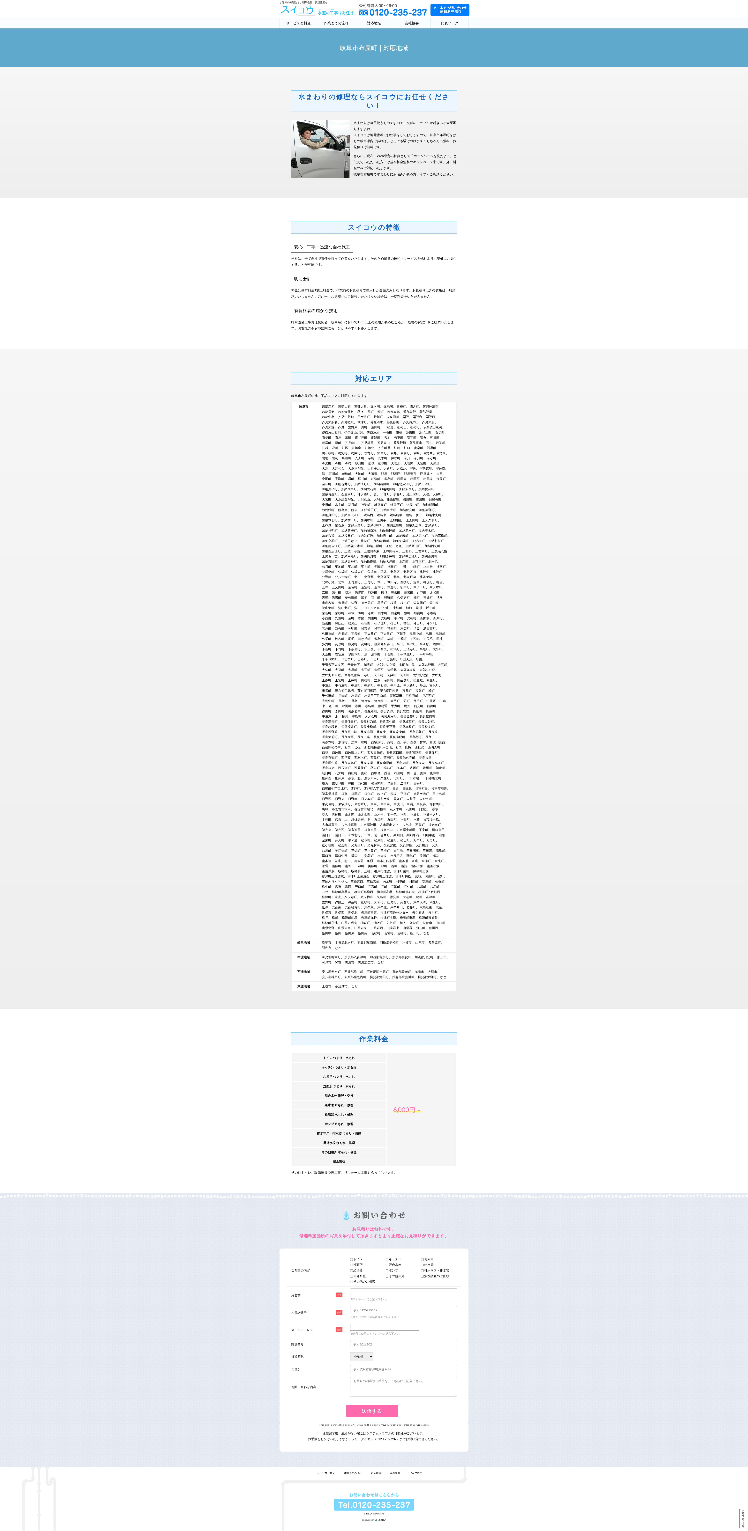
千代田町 (328, 695)
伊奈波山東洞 (432, 427)
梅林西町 (436, 804)
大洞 (325, 468)
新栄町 (326, 623)
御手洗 (398, 850)
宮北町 (439, 861)
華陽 (383, 572)
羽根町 (381, 809)
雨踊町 (375, 437)
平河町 (405, 793)
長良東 (381, 732)
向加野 (387, 881)
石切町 (440, 432)
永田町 (339, 711)
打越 (325, 448)
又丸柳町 (357, 845)
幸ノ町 (398, 618)
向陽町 (372, 618)
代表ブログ (449, 23)
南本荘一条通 (331, 861)
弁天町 (339, 840)
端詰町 (388, 768)
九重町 (339, 618)
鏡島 (409, 515)
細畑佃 (398, 835)
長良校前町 (427, 716)
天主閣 (378, 675)
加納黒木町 (420, 535)
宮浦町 (426, 861)
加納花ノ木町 (353, 546)
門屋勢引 (410, 473)
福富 (344, 793)
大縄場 (434, 463)
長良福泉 (418, 763)
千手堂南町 (330, 659)
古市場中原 (431, 819)
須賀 (416, 628)
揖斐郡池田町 (379, 977)
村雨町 (413, 881)
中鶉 (442, 701)
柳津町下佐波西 (429, 892)
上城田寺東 (371, 551)
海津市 (419, 971)
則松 (364, 773)
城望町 (379, 628)
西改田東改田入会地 (378, 747)
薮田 (338, 933)
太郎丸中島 (407, 664)
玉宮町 (339, 680)
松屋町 (392, 840)
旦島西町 (428, 695)
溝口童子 (438, 829)
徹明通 (382, 706)
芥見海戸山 (410, 422)
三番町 (402, 639)
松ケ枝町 (328, 845)
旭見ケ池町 (421, 793)
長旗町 (417, 711)
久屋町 (385, 778)
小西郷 (326, 618)
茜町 (380, 412)
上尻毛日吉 (330, 556)
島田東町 (328, 633)
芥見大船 (428, 422)
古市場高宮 (330, 824)
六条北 (382, 907)
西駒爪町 (377, 742)
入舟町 (359, 458)
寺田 (358, 706)
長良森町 (431, 752)
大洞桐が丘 (356, 468)
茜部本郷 (393, 412)
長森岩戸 (354, 711)
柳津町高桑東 (341, 892)
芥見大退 (328, 427)
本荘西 (415, 814)
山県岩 (407, 928)
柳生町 (326, 886)
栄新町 (326, 613)
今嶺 (348, 463)
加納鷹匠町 (387, 530)
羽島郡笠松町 (389, 942)
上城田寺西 (352, 551)
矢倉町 (440, 881)
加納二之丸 (394, 546)
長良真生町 (387, 721)
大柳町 (437, 494)
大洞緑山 (363, 499)
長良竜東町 (397, 732)
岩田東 (402, 478)
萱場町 (343, 572)
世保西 (339, 912)
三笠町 (356, 850)
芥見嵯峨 (347, 422)
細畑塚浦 (413, 835)
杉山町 (418, 623)
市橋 (399, 432)
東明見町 (338, 783)
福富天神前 (330, 793)
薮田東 (349, 933)
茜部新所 (328, 406)
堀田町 (392, 819)
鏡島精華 (396, 515)
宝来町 (326, 840)
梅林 (325, 809)
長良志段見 (330, 726)
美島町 (369, 855)
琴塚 (351, 613)
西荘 (387, 773)
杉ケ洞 (431, 623)
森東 (338, 886)
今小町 (431, 458)
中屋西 (431, 701)
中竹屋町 (341, 685)
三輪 (367, 871)
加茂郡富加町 (379, 957)
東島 (373, 804)
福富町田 (421, 788)
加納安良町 (407, 489)
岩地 (325, 458)
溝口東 (326, 855)
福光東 (326, 829)
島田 (429, 633)
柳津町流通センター (394, 912)
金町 (351, 618)
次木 (354, 742)
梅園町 (356, 453)
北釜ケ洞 (426, 577)
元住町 (408, 886)
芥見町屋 (384, 448)
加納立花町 (330, 541)
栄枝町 (339, 613)
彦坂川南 (370, 778)
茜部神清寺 (430, 406)
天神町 (391, 675)
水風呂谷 (396, 855)
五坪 (325, 587)
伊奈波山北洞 (353, 432)
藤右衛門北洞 (344, 690)
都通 (325, 866)
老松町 (346, 473)
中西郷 (382, 685)
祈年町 (405, 587)
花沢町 (339, 773)
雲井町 (375, 597)
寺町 (367, 675)
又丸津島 (406, 845)
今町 (338, 463)
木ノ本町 (436, 587)
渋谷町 (339, 639)
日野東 (339, 799)
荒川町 (378, 417)
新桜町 (339, 628)
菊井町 (365, 566)
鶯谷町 (382, 463)
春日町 (326, 504)
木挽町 (434, 592)
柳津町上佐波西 (358, 876)
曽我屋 (339, 654)
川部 (403, 566)
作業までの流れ (336, 23)
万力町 (431, 840)
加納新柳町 (349, 530)
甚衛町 (392, 628)
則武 (423, 773)
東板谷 (421, 804)
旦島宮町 (412, 695)
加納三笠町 (394, 525)
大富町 (421, 463)
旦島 (354, 701)
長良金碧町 (408, 716)
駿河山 (352, 623)
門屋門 (395, 473)
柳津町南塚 (349, 917)
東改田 (398, 804)
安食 (423, 437)
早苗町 (382, 602)
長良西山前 (349, 732)
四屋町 (434, 902)
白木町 (382, 613)
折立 (419, 515)
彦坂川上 (341, 819)
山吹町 (365, 902)
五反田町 (338, 587)
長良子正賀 (387, 726)
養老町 (407, 897)
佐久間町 (419, 602)
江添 (345, 448)
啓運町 (372, 592)
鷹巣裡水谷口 (383, 644)
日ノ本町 (367, 799)
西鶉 (325, 752)
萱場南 (372, 572)
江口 (407, 448)
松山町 (405, 840)
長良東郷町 (349, 763)
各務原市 (434, 942)
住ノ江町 (380, 623)
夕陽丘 (339, 902)
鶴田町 (326, 711)
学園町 (379, 566)
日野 (395, 788)
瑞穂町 (411, 855)
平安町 (423, 829)
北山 (357, 577)
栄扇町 (382, 453)
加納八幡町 (374, 546)
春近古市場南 (341, 809)
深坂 (393, 793)
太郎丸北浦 (420, 675)
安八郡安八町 (331, 971)
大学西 (379, 669)
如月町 (326, 566)
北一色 (433, 561)
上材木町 (421, 551)
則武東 (339, 778)
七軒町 (398, 778)
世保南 (427, 923)
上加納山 (396, 520)
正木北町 (354, 835)
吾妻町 (398, 437)
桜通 (393, 602)
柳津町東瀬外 (428, 917)
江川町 (333, 473)
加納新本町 (407, 530)
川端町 (415, 566)
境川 (419, 608)
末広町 (405, 628)
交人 (325, 814)
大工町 (365, 669)
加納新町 (431, 525)
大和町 (379, 902)
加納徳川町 (429, 556)
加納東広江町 (350, 515)
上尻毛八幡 (439, 551)
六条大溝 (419, 902)
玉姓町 (428, 597)
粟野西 (430, 417)
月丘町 (418, 701)
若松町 (375, 933)
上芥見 (326, 525)
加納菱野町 (427, 510)
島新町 (440, 633)
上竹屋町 (354, 582)
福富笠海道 (439, 788)
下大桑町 (370, 633)
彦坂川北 (354, 778)
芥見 (341, 427)
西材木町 (360, 757)
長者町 (343, 695)
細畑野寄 (357, 819)
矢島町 (381, 897)
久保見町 (403, 597)
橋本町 (401, 768)
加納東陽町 (330, 561)
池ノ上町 (425, 432)
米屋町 (343, 602)
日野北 (407, 788)
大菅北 (395, 463)
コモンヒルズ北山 (376, 608)
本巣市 (407, 942)
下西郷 (415, 639)
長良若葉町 (417, 732)
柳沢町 (378, 923)
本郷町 (405, 819)
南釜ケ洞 (433, 866)
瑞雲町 (368, 664)
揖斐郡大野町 (427, 977)
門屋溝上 (426, 473)
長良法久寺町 (406, 757)
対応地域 (374, 23)
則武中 (434, 773)
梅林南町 (377, 783)
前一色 (392, 814)
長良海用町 (389, 716)
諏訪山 (339, 623)
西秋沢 (419, 747)
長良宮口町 (394, 752)
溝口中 (356, 855)
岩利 (335, 458)
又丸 (435, 845)
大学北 (392, 669)
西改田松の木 (331, 747)
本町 (403, 814)
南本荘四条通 (386, 861)
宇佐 (413, 468)
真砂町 (336, 814)
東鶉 (410, 804)
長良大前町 (330, 737)
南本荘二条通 (408, 861)
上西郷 (407, 551)
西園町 (388, 757)
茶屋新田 (396, 695)
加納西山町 (413, 546)
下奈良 (382, 649)
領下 (403, 923)
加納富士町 (388, 510)
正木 (367, 835)
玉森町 (326, 680)
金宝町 (365, 587)
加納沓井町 (343, 484)
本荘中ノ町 (431, 814)
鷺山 (357, 608)
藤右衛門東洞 (366, 690)
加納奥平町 (330, 489)
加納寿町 (402, 535)
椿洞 (345, 716)
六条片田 (396, 907)
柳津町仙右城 (405, 892)
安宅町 (411, 437)
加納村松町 (436, 541)
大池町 (359, 473)
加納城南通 (368, 530)
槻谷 (384, 592)
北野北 (369, 577)
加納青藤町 (330, 494)
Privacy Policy (389, 1425)
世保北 (352, 912)
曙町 (338, 442)
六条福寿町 (353, 907)
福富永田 (370, 829)
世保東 (326, 912)
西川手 (402, 742)
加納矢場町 (400, 541)
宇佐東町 (426, 468)
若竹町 (391, 923)
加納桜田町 (346, 535)
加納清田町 (381, 484)
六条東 (369, 907)
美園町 (424, 855)
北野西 (395, 572)
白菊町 (395, 613)
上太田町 (412, 520)
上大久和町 (430, 520)
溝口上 (339, 835)
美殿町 (372, 866)
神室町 (441, 566)
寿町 (361, 613)
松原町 (379, 840)
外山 (423, 685)
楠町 (416, 597)
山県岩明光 (349, 923)
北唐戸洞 (409, 577)
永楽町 (418, 448)
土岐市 (326, 986)
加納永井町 (387, 556)
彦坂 (435, 809)
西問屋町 (360, 768)
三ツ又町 (370, 850)
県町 (370, 412)
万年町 (418, 840)
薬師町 (405, 902)
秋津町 (362, 422)
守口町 (359, 886)
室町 (441, 876)
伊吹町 (395, 458)
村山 (347, 861)
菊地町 (339, 566)
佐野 (354, 602)
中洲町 (356, 685)
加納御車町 (375, 525)
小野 (371, 613)
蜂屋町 (427, 768)
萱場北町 (328, 572)
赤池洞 (388, 406)
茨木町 (382, 458)
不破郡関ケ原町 (378, 971)
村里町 (400, 881)
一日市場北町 (432, 778)
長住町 (430, 711)
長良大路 (347, 737)
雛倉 (325, 783)
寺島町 (369, 706)
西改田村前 (418, 742)
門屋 (384, 473)
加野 (439, 473)
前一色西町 (382, 835)
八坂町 (421, 886)
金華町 (379, 587)
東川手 (411, 799)
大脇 (426, 494)
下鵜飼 (356, 633)
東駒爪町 (344, 804)
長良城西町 (407, 721)
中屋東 (326, 716)
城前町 (418, 613)
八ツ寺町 (350, 897)
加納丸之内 (414, 525)
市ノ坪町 (361, 437)
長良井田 (380, 737)
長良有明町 (397, 737)
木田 (380, 582)
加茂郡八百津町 (355, 957)
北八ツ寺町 (343, 577)
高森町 (339, 644)
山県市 (420, 942)
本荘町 (326, 819)
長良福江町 (436, 763)
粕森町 (375, 478)
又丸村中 (373, 845)
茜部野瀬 (426, 412)
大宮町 (326, 499)
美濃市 (349, 962)
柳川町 (433, 912)
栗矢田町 (351, 597)
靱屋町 (431, 448)
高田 (400, 644)
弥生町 (352, 902)
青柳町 (401, 406)
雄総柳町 (393, 499)
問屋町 (431, 680)
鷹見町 (352, 644)
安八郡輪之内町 (355, 977)
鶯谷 (371, 463)
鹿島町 (388, 478)
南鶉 (404, 866)
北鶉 (341, 582)
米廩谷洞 (328, 602)
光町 (351, 783)
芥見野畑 (399, 442)
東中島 (385, 804)
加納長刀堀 (368, 556)
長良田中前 (330, 763)
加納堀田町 (369, 510)
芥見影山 (393, 422)
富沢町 (434, 685)
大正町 (326, 654)
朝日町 (434, 437)
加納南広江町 (331, 546)
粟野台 (417, 417)
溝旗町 (440, 850)
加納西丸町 (432, 546)
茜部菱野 (409, 412)
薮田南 (362, 933)
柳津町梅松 (403, 876)
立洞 (377, 680)
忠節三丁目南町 (375, 695)
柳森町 (365, 923)
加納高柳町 (439, 535)
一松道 (388, 427)
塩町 (390, 639)
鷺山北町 (344, 608)
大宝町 (442, 664)
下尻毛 (428, 639)
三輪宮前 (373, 881)
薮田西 (433, 928)
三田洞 (427, 850)
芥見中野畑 (346, 417)
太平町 (437, 649)
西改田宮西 (437, 742)
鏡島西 (368, 515)
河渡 (409, 608)
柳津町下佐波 (331, 897)
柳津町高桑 (384, 892)
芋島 (371, 458)
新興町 (438, 618)
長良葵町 (415, 737)
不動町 (420, 824)
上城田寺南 (391, 551)
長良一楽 (363, 737)
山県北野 (328, 928)
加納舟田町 (330, 515)
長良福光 (328, 768)
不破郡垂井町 (353, 971)
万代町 (362, 783)
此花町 (421, 592)
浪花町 (343, 742)
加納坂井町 (384, 535)
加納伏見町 (407, 510)
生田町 (375, 427)
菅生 (406, 623)
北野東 (424, 572)
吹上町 (382, 793)
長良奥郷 (386, 711)
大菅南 (408, 463)
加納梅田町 (387, 489)
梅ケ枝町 (328, 453)
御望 (439, 582)
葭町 (419, 897)
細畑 (442, 835)
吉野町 (326, 902)
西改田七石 (352, 747)
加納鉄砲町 (368, 561)
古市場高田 (349, 824)
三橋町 (385, 850)
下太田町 (386, 633)
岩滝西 (428, 453)
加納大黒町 (387, 561)
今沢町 (326, 463)
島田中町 (416, 633)
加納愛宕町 (426, 489)
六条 (439, 907)
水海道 (382, 855)
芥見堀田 (367, 442)
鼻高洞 (392, 783)
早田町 (375, 659)
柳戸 (325, 917)
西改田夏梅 (403, 747)
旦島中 (343, 701)
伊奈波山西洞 (331, 432)
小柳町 (397, 608)
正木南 (349, 814)
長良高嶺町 (330, 721)
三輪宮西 (357, 881)
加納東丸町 (433, 515)
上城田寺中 (349, 541)
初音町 (440, 768)
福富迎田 (354, 829)
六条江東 (426, 907)
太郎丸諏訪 (352, 675)
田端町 (365, 680)
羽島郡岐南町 (366, 942)
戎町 (335, 448)
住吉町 (365, 623)
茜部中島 (328, 417)
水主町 (339, 504)
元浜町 (395, 886)
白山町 (352, 773)
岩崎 (416, 453)
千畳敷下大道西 (333, 664)
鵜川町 (359, 463)
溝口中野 (341, 855)
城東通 (365, 628)
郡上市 (441, 957)
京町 (325, 592)
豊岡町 (346, 706)
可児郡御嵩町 (331, 957)
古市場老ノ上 (389, 824)
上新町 (403, 561)
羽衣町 (375, 768)
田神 (439, 639)
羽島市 (326, 947)
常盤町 (420, 690)
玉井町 (352, 680)
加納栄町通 (365, 535)
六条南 (336, 907)
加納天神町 (349, 561)
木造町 (392, 587)
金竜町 (352, 587)
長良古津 (425, 757)
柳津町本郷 (388, 917)
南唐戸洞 (328, 871)
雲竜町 (369, 453)
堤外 (407, 706)
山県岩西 (376, 928)
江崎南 (356, 448)
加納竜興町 (381, 541)
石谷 (429, 442)
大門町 (395, 701)
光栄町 (395, 592)
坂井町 (430, 608)
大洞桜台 (373, 468)
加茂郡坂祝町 (401, 957)
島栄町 (326, 639)
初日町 (326, 773)
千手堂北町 (405, 654)
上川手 (381, 520)
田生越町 (403, 680)
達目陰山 (380, 701)
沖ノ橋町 (363, 494)
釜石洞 (339, 525)
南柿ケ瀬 (417, 866)
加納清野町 (362, 484)
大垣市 (432, 971)
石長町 (326, 437)
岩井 (393, 453)
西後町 (405, 582)
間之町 (414, 406)
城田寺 (392, 582)
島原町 (343, 633)
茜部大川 (360, 406)
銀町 (407, 613)
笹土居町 (367, 602)
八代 (325, 892)
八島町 (434, 886)
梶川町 (362, 478)
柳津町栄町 (401, 871)
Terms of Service (412, 1425)
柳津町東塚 (407, 917)
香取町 (339, 478)
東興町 (407, 690)
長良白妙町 (426, 721)
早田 (419, 659)
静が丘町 (364, 639)
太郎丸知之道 (386, 664)
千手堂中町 (424, 654)
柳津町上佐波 (382, 876)
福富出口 (386, 829)
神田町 (392, 566)
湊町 (394, 866)
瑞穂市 (326, 942)
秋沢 (360, 412)
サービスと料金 (298, 23)
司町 (406, 701)
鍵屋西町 (396, 504)
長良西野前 (330, 732)
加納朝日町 (430, 504)
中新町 (369, 685)
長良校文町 (426, 726)
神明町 (352, 628)
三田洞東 (413, 850)
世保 (325, 907)
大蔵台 (401, 468)
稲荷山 (402, 427)
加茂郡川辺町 (424, 957)
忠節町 (356, 695)
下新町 (326, 649)
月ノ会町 (371, 716)
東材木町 (360, 804)
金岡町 (326, 478)
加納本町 (367, 520)
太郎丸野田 (426, 664)
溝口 (436, 855)
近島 (416, 582)
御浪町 (420, 499)
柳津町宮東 (369, 912)
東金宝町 (426, 799)
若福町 (402, 933)
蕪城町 (365, 541)
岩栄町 (440, 442)
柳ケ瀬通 (418, 912)
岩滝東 (441, 453)
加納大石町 (368, 489)
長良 (428, 737)
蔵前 (364, 597)
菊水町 (352, 566)
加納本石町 (330, 520)
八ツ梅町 (367, 897)
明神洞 (356, 871)
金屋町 (326, 484)
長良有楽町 (330, 757)
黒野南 (359, 592)
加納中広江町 (408, 556)
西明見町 (434, 747)
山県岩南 (344, 928)
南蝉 (348, 866)
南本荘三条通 (363, 861)
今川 (407, 458)
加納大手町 (349, 489)
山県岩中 (393, 928)
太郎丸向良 (408, 669)
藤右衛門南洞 (389, 690)
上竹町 (369, 582)
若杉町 (411, 907)
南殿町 (336, 866)
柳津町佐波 (382, 871)
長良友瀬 (367, 763)
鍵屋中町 (413, 504)
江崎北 (369, 448)
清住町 (336, 592)
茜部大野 (344, 406)
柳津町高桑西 (363, 892)
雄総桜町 (435, 499)
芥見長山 (416, 442)
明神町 (343, 871)
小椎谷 (431, 613)
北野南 (326, 577)
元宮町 (372, 886)
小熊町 (385, 494)
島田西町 (429, 628)
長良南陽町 (384, 763)
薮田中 (326, 933)
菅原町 (326, 628)
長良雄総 (403, 711)
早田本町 (354, 654)
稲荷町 (415, 427)
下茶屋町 (354, 649)
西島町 (375, 757)
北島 (396, 577)
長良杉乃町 (368, 721)
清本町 (375, 654)
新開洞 (425, 618)
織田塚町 (413, 494)
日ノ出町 (439, 793)
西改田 (336, 752)
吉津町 (430, 897)
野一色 (411, 773)
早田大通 (406, 659)
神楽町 (365, 504)
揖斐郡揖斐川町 (403, 977)
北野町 (437, 572)
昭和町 (437, 644)
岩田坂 (428, 478)
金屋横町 (347, 494)
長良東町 (402, 763)
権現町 (428, 582)
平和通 (352, 840)
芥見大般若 (330, 422)
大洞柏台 (338, 468)
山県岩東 (360, 928)
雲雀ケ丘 (383, 799)
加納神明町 (330, 530)
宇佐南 (440, 468)
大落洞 (372, 473)
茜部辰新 (328, 412)
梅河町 (343, 453)
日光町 (418, 783)
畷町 (364, 742)
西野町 (355, 788)
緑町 (384, 866)
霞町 (351, 478)
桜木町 (405, 602)
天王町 (404, 675)
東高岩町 (328, 804)
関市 (338, 962)
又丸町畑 (422, 845)
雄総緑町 (328, 510)
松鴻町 (395, 649)
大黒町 (352, 669)
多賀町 (326, 644)
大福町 (339, 669)
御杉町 (398, 494)
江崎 (397, 448)
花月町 (352, 504)
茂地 (418, 876)
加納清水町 (426, 530)
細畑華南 (429, 835)
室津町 (426, 881)
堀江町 (379, 819)
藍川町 (415, 933)
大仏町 (326, 669)
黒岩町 (336, 597)
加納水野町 (356, 525)
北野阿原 (383, 577)
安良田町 (393, 417)
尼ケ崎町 (363, 417)
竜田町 (388, 680)
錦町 (390, 742)
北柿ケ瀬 (328, 582)
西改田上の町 (354, 752)
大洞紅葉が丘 (344, 499)
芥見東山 (383, 442)
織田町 (407, 499)
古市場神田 (368, 824)
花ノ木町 (396, 809)
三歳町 (359, 866)
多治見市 (341, 986)
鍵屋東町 (380, 504)
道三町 (333, 706)
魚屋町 (346, 458)
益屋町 (326, 850)
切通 (348, 592)
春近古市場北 (363, 809)
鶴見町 (418, 706)
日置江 (423, 809)
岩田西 (415, 478)
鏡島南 (343, 510)
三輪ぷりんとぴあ (334, 881)
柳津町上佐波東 (333, 876)
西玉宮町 (344, 768)
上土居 (428, 566)
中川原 (395, 685)
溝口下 (326, 835)
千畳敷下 (354, 664)
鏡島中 (381, 515)
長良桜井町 (349, 726)
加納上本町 (423, 484)
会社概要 (412, 23)
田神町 (362, 659)
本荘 (416, 819)
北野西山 (409, 572)
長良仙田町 (349, 721)
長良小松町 (368, 726)
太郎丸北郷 (427, 669)
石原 (338, 437)
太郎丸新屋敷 (331, 675)
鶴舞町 (431, 706)
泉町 (348, 437)
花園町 (410, 809)
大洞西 (378, 499)
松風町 (343, 845)
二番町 (405, 783)
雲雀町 (398, 799)
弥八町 (420, 928)
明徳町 (429, 876)
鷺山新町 (328, 608)
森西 (348, 886)
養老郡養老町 (401, 971)
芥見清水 (376, 422)
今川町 (418, 458)
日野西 (326, 799)
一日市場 (413, 778)
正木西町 (364, 814)
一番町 (387, 432)
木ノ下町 (419, 587)
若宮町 (388, 933)
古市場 (407, 824)
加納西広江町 (331, 551)
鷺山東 (434, 602)
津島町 (356, 716)
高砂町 (411, 644)
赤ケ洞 (375, 406)
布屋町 (398, 773)
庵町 (364, 427)
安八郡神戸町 (331, 977)
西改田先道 (375, 752)
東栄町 (326, 690)
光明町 (385, 618)
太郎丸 (436, 675)
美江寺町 (341, 850)
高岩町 (408, 592)
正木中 (379, 814)
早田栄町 (390, 659)
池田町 (410, 432)
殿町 (431, 690)
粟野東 (352, 427)
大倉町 (388, 468)
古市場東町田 (406, 829)
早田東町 (347, 659)
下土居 (369, 649)
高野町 (365, 644)
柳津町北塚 (420, 871)
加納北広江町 (402, 484)
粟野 (406, 417)
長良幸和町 (407, 726)
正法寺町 (409, 649)
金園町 (441, 478)
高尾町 (424, 649)
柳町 (335, 917)
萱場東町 (357, 572)
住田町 (395, 623)
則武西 (326, 778)
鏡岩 (354, 510)
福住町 (369, 793)
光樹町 (411, 618)
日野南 (352, 799)
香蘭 (361, 618)
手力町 (395, 706)
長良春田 (367, 732)
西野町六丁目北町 (376, 788)
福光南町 (434, 824)
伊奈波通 (373, 432)
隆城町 (414, 923)
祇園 (439, 597)
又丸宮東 (390, 845)
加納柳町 (418, 541)
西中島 (375, 773)
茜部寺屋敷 (346, 412)
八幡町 (414, 768)
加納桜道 (328, 535)
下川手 (401, 633)
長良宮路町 (414, 752)
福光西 (339, 829)
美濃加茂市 (366, 962)
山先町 (392, 902)
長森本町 (328, 742)
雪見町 (394, 897)
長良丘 (433, 732)
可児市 (326, 962)
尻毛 (351, 639)
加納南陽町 (349, 556)
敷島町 (379, 639)
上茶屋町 (418, 561)
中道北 (326, 685)
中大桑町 (409, 685)
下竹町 (339, 649)
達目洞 (365, 701)
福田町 (356, 793)
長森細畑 (370, 711)
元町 (384, 886)
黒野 (325, 597)
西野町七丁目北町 (334, 788)
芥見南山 (351, 442)
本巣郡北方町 (344, 942)
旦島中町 (328, 701)
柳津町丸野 (369, 917)
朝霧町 (326, 442)
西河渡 (346, 757)
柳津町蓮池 (330, 923)
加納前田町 (349, 520)
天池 (387, 437)
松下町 (365, 840)
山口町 (440, 923)
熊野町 (388, 597)
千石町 (388, 654)
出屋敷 (418, 680)
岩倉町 (405, 453)
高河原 (424, 644)
